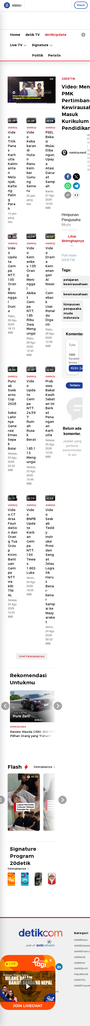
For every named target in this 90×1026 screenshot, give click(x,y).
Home (15, 35)
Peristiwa (56, 55)
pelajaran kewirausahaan (75, 282)
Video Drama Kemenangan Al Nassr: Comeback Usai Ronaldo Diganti (50, 286)
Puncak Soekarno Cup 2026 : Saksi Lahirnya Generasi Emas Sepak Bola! (12, 414)
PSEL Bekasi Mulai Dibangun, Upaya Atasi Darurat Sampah (50, 159)
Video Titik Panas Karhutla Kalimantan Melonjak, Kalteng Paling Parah (12, 170)
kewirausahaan (75, 294)
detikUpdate (55, 35)
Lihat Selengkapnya (31, 656)
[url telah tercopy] (67, 195)
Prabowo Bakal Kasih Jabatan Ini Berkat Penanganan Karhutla (50, 408)
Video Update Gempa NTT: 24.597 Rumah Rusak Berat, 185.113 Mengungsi (31, 421)
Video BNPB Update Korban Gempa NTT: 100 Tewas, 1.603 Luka (31, 541)
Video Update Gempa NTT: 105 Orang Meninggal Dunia (12, 279)
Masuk (81, 5)
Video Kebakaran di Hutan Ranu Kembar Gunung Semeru (31, 162)
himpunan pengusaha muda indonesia (72, 311)
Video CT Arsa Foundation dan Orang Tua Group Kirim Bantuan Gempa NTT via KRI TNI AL (12, 552)
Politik (37, 55)
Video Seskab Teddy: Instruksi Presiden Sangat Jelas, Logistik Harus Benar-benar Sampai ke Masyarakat (50, 566)
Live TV (16, 45)
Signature (40, 45)
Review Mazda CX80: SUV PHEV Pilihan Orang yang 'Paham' (34, 734)
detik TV (32, 35)
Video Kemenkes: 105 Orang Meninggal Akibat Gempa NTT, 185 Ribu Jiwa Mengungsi (31, 290)
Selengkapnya (43, 766)
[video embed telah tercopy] (76, 195)
